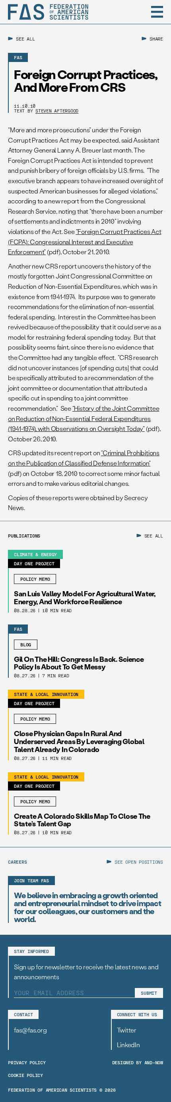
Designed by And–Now (137, 1062)
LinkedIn (128, 1044)
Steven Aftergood (56, 110)
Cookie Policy (25, 1075)
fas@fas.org (30, 1030)
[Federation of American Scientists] (48, 12)
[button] (157, 12)
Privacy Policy (27, 1062)
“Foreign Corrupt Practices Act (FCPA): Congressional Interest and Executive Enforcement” (84, 241)
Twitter (126, 1030)
